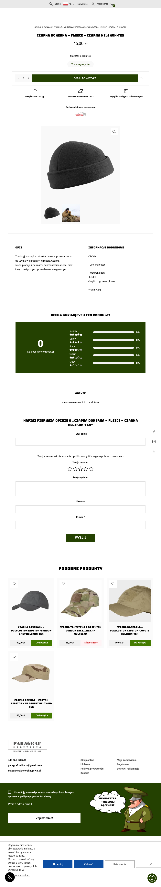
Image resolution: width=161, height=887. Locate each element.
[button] (114, 131)
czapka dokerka (37, 256)
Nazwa (80, 501)
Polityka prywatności (92, 768)
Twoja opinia (81, 477)
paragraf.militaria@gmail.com (25, 765)
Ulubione (85, 764)
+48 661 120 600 (10, 877)
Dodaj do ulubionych (142, 78)
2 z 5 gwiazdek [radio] (75, 468)
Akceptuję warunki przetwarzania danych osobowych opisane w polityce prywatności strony (41, 794)
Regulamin (123, 764)
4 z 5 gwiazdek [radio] (85, 468)
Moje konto (102, 4)
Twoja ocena (80, 462)
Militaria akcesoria (73, 27)
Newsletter (83, 4)
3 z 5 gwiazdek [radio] (80, 468)
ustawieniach (22, 875)
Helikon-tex (84, 55)
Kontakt (84, 773)
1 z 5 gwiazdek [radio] (70, 468)
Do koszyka (42, 642)
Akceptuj (57, 864)
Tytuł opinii (80, 433)
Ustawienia (119, 864)
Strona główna (42, 27)
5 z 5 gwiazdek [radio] (91, 468)
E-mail (80, 517)
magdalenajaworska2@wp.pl (24, 770)
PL (69, 3)
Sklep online (56, 27)
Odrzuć (88, 864)
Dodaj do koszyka (85, 78)
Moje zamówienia (126, 760)
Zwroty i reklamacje (128, 768)
